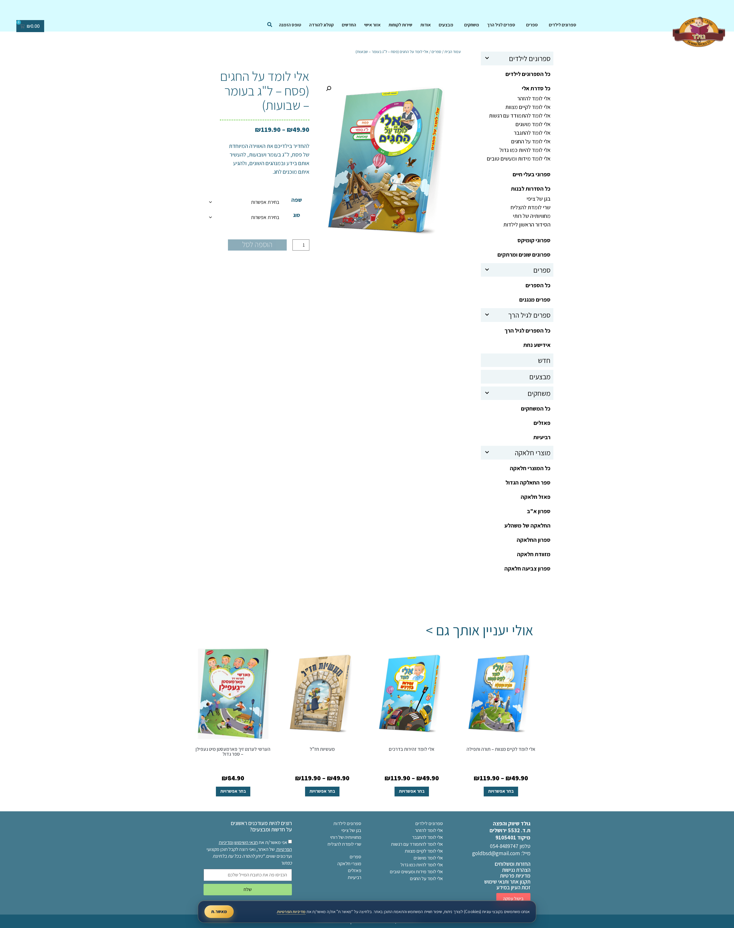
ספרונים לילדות (347, 823)
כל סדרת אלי (536, 88)
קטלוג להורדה (321, 25)
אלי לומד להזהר (533, 98)
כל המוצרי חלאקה (530, 468)
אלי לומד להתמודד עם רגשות (519, 115)
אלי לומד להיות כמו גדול (524, 150)
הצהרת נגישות (516, 869)
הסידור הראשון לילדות (526, 224)
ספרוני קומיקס (534, 240)
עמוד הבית (452, 51)
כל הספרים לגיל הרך (527, 330)
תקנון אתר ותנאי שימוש (507, 881)
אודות (425, 25)
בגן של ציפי (538, 198)
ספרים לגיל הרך (501, 25)
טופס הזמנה (290, 25)
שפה (296, 200)
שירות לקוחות (400, 25)
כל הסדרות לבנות (530, 188)
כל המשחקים (535, 408)
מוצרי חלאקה (532, 452)
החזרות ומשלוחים (512, 863)
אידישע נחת (536, 345)
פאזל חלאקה (535, 497)
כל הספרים (538, 285)
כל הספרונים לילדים (527, 74)
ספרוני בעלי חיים (531, 174)
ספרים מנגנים (534, 299)
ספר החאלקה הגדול (527, 482)
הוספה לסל (257, 244)
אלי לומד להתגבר (532, 132)
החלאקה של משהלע (527, 525)
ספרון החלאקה (533, 540)
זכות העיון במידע (513, 887)
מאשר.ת (219, 911)
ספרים (532, 25)
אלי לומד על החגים (530, 141)
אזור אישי (372, 25)
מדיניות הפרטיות (291, 911)
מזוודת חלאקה (533, 554)
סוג (296, 215)
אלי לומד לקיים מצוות (527, 107)
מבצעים (446, 25)
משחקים (471, 25)
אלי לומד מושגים (533, 124)
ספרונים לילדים (562, 25)
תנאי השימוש (246, 842)
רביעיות (541, 437)
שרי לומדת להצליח (530, 207)
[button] (328, 88)
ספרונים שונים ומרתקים (523, 254)
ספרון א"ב (538, 511)
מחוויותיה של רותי (531, 216)
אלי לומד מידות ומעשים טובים (518, 158)
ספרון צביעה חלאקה (527, 568)
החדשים (349, 25)
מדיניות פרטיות (515, 875)
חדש (544, 360)
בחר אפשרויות (501, 791)
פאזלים (542, 423)
